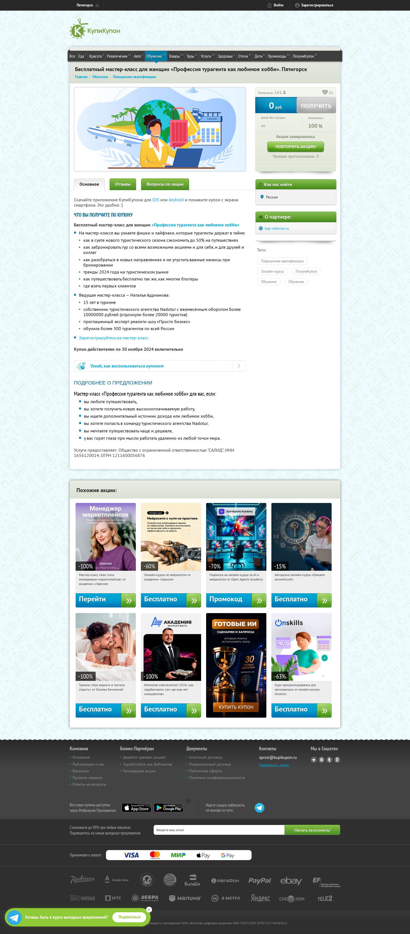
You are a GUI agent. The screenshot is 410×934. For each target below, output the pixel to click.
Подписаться (130, 917)
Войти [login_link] (278, 5)
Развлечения (119, 56)
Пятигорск (85, 5)
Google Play (168, 807)
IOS (156, 199)
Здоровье (226, 56)
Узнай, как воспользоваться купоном (127, 366)
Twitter (329, 760)
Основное (89, 184)
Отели (245, 56)
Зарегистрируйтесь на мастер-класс (113, 337)
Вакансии (81, 770)
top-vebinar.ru (277, 228)
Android (177, 199)
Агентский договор (205, 757)
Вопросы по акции (165, 184)
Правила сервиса (87, 777)
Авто (138, 56)
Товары (176, 56)
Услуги (208, 56)
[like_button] (325, 93)
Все (72, 56)
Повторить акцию (295, 146)
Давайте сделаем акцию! (144, 757)
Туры (192, 56)
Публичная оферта (205, 770)
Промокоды (279, 56)
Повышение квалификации (282, 261)
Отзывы (123, 184)
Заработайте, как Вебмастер (147, 764)
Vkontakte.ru (322, 760)
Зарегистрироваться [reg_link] (317, 5)
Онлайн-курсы (272, 271)
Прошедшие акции (139, 770)
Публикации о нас (88, 764)
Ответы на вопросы (89, 784)
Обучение (156, 56)
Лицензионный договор (210, 764)
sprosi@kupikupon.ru (278, 757)
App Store (136, 807)
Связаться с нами (274, 764)
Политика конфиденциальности (217, 777)
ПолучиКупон (305, 56)
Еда (82, 56)
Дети (260, 56)
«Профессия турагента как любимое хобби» (195, 225)
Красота (96, 56)
